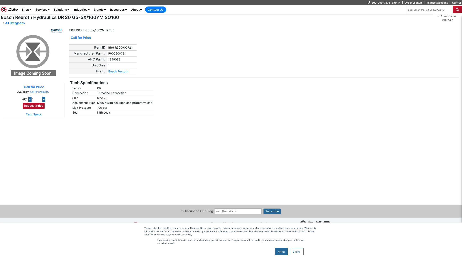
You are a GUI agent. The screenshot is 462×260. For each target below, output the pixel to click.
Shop (25, 9)
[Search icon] (457, 9)
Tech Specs (34, 114)
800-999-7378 (381, 2)
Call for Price (34, 87)
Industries (80, 9)
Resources (117, 9)
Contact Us (156, 9)
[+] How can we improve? (447, 18)
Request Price (33, 105)
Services (41, 9)
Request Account (437, 2)
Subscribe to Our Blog (197, 211)
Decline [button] (296, 251)
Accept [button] (281, 251)
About (135, 9)
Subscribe (272, 211)
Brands (99, 9)
